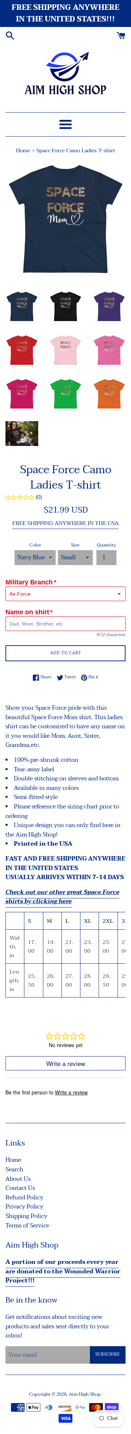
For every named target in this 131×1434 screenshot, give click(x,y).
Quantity (106, 545)
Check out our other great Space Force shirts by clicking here (62, 897)
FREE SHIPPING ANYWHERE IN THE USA (65, 523)
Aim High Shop (85, 1394)
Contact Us (20, 1188)
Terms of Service (27, 1226)
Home (13, 1160)
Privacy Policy (24, 1207)
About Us (18, 1179)
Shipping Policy (26, 1216)
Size (75, 545)
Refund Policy (24, 1197)
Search (14, 1169)
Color (35, 545)
